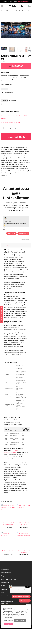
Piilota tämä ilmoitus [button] (24, 1)
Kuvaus (7, 245)
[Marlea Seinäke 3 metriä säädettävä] (24, 540)
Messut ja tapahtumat (13, 11)
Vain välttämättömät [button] (20, 620)
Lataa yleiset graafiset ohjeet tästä (10, 122)
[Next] (28, 30)
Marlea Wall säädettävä (8, 551)
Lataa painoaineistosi (6, 84)
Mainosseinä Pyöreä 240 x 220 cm (24, 523)
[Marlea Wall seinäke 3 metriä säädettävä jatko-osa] (8, 512)
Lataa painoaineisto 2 (6, 96)
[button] (2, 6)
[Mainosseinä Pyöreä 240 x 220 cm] (24, 512)
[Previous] (3, 30)
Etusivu (3, 11)
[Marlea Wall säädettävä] (8, 540)
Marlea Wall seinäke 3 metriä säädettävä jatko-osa (8, 524)
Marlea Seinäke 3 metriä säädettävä (24, 551)
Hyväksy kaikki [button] (8, 624)
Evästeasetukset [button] (8, 620)
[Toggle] (3, 245)
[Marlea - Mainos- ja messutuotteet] (16, 6)
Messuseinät (25, 11)
